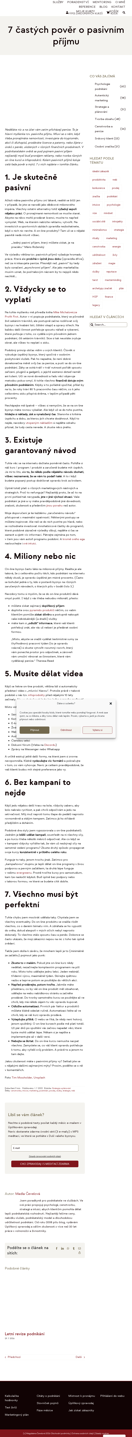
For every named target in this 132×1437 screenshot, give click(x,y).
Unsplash (39, 1077)
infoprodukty (37, 695)
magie (111, 263)
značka (96, 196)
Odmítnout (66, 730)
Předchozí (14, 1357)
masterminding (113, 280)
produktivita (98, 179)
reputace (111, 271)
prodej (52, 1091)
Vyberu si (97, 730)
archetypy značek (102, 288)
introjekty (117, 221)
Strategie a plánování (61, 1088)
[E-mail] (79, 1248)
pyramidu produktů (42, 610)
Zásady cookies (102, 1433)
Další (79, 1357)
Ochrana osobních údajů (82, 1433)
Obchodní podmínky (60, 1433)
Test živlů (11, 1407)
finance (109, 296)
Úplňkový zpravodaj (81, 1403)
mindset (108, 213)
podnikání (43, 1091)
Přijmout (34, 730)
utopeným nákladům (39, 423)
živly (115, 255)
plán (121, 288)
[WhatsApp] (68, 1248)
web (73, 1091)
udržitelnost (98, 255)
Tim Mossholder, (22, 1077)
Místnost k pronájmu (81, 1396)
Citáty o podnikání (48, 1396)
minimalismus (99, 230)
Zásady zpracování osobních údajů (45, 1156)
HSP (95, 296)
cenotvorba (16, 1091)
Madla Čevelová (27, 1193)
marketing (33, 1091)
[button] (110, 703)
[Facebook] (57, 1248)
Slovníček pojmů (47, 1403)
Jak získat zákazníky (81, 1410)
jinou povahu (54, 505)
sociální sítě (98, 221)
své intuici (29, 543)
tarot (95, 280)
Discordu (50, 745)
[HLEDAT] (124, 12)
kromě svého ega (74, 539)
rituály (95, 238)
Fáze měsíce (45, 1410)
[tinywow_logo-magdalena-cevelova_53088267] (16, 5)
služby (59, 1091)
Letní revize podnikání (24, 1334)
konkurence (98, 188)
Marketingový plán (17, 1415)
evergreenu (24, 873)
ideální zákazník (100, 171)
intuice (25, 1091)
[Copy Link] (79, 1253)
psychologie (113, 204)
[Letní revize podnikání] (45, 1276)
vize (94, 213)
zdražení (96, 263)
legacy (96, 305)
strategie (66, 1091)
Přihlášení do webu (112, 1396)
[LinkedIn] (62, 1248)
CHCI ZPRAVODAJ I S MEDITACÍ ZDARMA (44, 1164)
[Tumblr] (74, 1248)
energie (116, 246)
